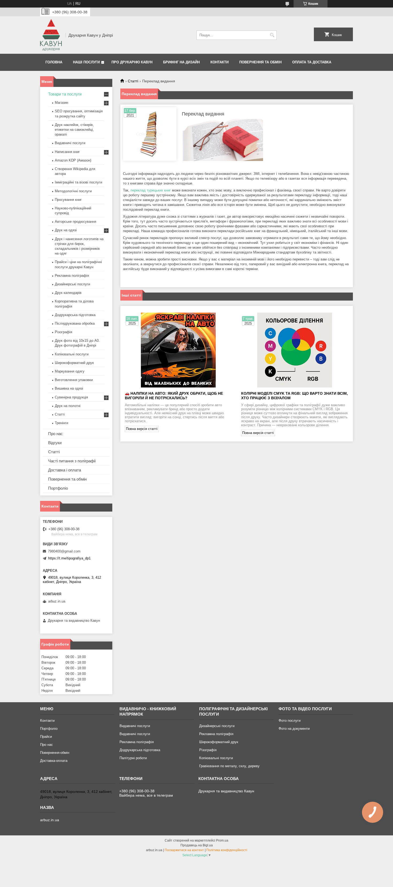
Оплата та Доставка (311, 62)
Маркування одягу (69, 371)
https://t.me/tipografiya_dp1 (69, 558)
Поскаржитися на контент (184, 850)
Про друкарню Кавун (131, 62)
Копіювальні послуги (71, 354)
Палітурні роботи (133, 758)
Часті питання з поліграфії (72, 461)
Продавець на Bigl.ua (196, 845)
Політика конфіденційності (226, 850)
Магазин (61, 103)
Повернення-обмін (54, 753)
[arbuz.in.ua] (51, 35)
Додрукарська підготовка (75, 315)
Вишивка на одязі (69, 388)
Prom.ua (222, 840)
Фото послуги (289, 721)
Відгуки (54, 442)
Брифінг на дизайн (181, 62)
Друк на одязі (66, 230)
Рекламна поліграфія (72, 276)
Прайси (46, 737)
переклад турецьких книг (150, 190)
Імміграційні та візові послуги (78, 182)
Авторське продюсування (75, 222)
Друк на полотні (67, 406)
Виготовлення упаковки (74, 380)
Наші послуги (86, 62)
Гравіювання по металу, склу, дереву (229, 766)
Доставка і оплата (64, 470)
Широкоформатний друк (74, 363)
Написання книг (67, 152)
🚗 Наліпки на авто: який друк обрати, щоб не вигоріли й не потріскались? (174, 395)
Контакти (219, 62)
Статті (133, 81)
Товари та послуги (65, 94)
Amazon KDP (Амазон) (73, 160)
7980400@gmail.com (64, 551)
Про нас (55, 433)
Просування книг (68, 200)
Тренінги (61, 423)
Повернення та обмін (260, 62)
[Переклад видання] (149, 134)
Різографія (63, 332)
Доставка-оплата (53, 761)
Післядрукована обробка (75, 323)
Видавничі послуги (70, 143)
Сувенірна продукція (71, 397)
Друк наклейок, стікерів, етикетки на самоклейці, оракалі (74, 129)
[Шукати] (272, 35)
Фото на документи (294, 729)
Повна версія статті (141, 429)
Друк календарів (68, 293)
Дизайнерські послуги (72, 284)
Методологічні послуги (73, 191)
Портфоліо (58, 488)
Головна (53, 62)
